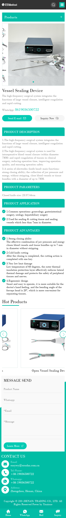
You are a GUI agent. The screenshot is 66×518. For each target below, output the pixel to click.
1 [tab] (27, 82)
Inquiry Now (48, 118)
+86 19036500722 (22, 474)
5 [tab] (38, 82)
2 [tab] (30, 82)
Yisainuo (47, 504)
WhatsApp (25, 515)
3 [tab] (33, 82)
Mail (41, 515)
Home (8, 515)
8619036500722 (27, 109)
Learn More (13, 445)
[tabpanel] (33, 55)
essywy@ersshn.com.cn (25, 465)
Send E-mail (15, 118)
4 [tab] (36, 82)
